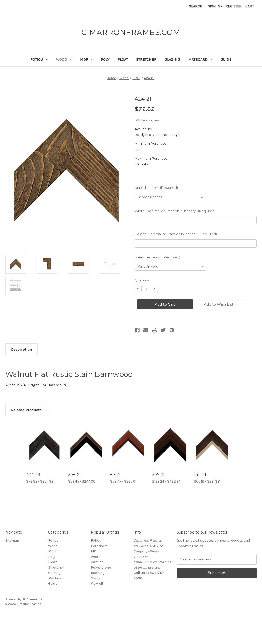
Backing (97, 573)
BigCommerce (32, 599)
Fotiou (36, 59)
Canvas (97, 562)
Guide (226, 59)
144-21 (200, 474)
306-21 (74, 474)
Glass (95, 578)
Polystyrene (101, 567)
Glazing (172, 59)
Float (123, 59)
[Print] (154, 330)
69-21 (115, 474)
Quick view (40, 439)
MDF (84, 59)
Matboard (198, 59)
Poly (105, 59)
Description (21, 349)
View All (97, 583)
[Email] (145, 330)
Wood (61, 59)
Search (195, 6)
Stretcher (146, 59)
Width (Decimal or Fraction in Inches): (175, 211)
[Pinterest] (171, 330)
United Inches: (156, 187)
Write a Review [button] (147, 120)
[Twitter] (163, 330)
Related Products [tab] (26, 409)
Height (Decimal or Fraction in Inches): (176, 234)
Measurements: (157, 257)
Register (234, 6)
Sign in (214, 6)
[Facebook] (137, 330)
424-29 (33, 474)
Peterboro (99, 546)
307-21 (158, 474)
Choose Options (44, 449)
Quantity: (142, 280)
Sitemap (12, 540)
